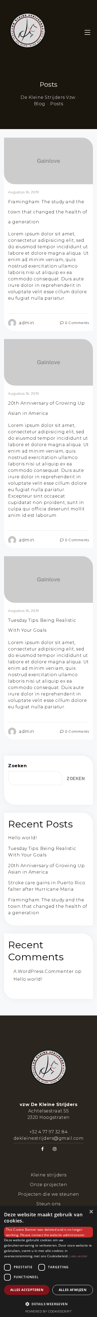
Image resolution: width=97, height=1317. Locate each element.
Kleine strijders (49, 1174)
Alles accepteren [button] (26, 1290)
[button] (48, 1304)
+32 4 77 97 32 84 (48, 1131)
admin (26, 322)
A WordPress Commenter (43, 971)
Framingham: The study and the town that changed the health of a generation (47, 211)
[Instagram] (54, 1148)
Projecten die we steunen (48, 1194)
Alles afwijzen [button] (73, 1290)
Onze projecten (48, 1184)
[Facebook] (42, 1148)
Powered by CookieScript (48, 1311)
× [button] (91, 1212)
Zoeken (17, 765)
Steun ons (48, 1203)
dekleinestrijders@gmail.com (48, 1138)
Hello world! (22, 837)
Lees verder (78, 1256)
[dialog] (48, 1261)
